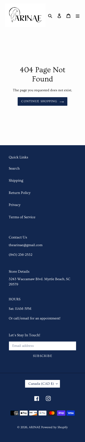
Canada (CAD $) (41, 384)
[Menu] (77, 15)
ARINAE (34, 427)
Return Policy (20, 193)
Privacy (14, 205)
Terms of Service (22, 217)
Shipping (16, 180)
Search (14, 168)
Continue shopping (39, 101)
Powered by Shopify (54, 427)
